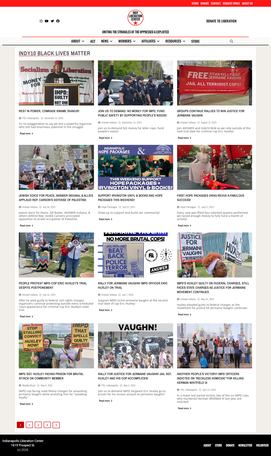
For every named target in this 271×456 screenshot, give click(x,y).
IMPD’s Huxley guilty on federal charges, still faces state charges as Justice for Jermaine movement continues (213, 287)
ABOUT (75, 40)
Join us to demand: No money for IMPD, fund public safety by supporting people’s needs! (132, 113)
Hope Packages (109, 207)
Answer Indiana (109, 122)
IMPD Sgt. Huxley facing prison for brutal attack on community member (51, 376)
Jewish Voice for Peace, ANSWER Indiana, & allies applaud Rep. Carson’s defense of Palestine (56, 197)
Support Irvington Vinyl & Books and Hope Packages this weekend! (130, 197)
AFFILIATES (148, 40)
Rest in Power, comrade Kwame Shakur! (49, 111)
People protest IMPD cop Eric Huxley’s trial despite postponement (53, 285)
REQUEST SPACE (231, 3)
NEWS (104, 40)
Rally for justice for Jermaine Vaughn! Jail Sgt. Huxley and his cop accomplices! (135, 376)
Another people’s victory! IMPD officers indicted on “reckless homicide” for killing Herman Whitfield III (210, 378)
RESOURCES (173, 40)
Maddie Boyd (28, 385)
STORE (195, 3)
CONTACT (216, 3)
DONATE (205, 3)
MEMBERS (124, 40)
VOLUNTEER (262, 445)
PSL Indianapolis (30, 118)
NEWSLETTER (245, 445)
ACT (92, 41)
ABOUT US (247, 3)
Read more (25, 133)
